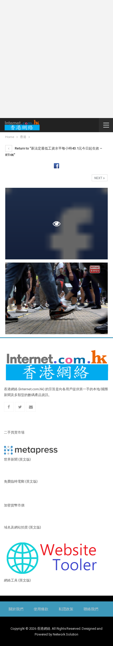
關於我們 (16, 609)
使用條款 (41, 609)
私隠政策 (66, 609)
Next (98, 178)
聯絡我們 (91, 609)
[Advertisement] (56, 59)
